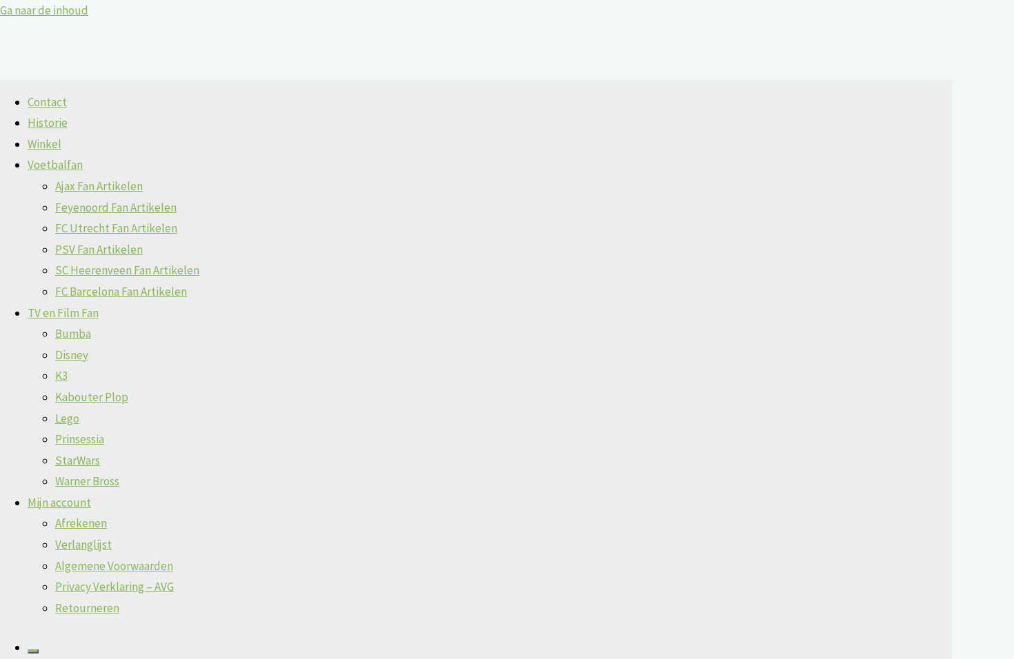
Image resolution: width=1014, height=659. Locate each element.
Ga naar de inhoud (44, 10)
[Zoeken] (33, 651)
